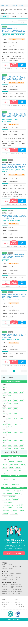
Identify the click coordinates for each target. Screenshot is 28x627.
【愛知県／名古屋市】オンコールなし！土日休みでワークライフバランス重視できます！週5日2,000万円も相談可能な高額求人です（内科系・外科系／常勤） (14, 30)
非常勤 (14, 16)
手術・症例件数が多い (7, 502)
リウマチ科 (13, 470)
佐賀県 (9, 445)
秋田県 (21, 392)
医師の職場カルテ (17, 591)
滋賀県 (4, 424)
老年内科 (18, 467)
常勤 (4, 16)
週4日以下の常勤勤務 (7, 493)
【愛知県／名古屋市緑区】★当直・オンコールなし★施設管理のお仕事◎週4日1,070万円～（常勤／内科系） (14, 296)
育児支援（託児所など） (8, 505)
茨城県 (4, 400)
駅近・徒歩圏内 (6, 510)
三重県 (21, 418)
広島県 (21, 432)
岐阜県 (4, 418)
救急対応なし (18, 493)
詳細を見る (22, 65)
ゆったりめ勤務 (18, 507)
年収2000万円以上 (16, 484)
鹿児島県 (16, 448)
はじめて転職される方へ (16, 573)
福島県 (9, 395)
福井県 (15, 413)
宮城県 (15, 392)
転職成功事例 (5, 579)
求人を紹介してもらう (14, 65)
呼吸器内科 (19, 461)
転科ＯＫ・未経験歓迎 (7, 507)
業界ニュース (15, 587)
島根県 (9, 432)
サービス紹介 (5, 573)
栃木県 (9, 400)
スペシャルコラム (6, 587)
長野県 (15, 408)
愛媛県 (15, 440)
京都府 (9, 424)
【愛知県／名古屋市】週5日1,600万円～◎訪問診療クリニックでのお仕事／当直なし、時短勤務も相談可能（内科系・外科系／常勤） (14, 115)
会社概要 (3, 599)
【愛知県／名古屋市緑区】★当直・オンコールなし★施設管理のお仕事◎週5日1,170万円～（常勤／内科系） (14, 336)
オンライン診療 (14, 513)
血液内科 (21, 470)
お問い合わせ (17, 602)
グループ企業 (17, 604)
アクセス (3, 606)
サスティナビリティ (19, 606)
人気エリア (14, 510)
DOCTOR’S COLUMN (16, 584)
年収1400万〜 (6, 482)
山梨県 (9, 408)
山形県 (4, 395)
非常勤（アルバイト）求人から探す (11, 566)
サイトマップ (4, 604)
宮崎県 (9, 448)
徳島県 (4, 440)
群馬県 (15, 400)
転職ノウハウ (5, 584)
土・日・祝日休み (6, 499)
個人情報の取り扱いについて (7, 602)
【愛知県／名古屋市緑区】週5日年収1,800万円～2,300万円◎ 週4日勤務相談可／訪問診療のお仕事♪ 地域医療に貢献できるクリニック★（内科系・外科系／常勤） (14, 166)
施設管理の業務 (19, 505)
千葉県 (4, 403)
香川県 (9, 440)
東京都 (9, 403)
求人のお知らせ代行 (7, 591)
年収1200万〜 (15, 479)
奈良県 (4, 427)
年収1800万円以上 (7, 490)
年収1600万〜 (15, 482)
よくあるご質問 (14, 579)
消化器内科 (5, 464)
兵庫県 (21, 424)
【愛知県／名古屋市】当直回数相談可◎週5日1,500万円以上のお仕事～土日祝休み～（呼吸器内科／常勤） (13, 256)
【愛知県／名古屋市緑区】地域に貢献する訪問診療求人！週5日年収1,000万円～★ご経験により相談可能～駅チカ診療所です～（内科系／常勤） (14, 78)
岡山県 (15, 432)
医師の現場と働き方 (17, 586)
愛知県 (15, 418)
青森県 (4, 392)
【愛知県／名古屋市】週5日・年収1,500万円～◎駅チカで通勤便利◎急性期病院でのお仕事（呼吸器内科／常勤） (14, 216)
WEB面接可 (5, 513)
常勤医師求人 (22, 5)
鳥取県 (4, 432)
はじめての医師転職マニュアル (9, 575)
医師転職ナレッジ (6, 586)
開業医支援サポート (7, 589)
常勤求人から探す (6, 564)
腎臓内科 (23, 464)
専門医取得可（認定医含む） (9, 496)
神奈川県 (16, 403)
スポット (23, 16)
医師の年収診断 (17, 589)
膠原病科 (4, 473)
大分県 (4, 448)
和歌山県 (10, 427)
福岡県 (4, 445)
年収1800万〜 (6, 484)
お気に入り (6, 65)
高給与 (15, 490)
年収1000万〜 (6, 479)
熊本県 (21, 445)
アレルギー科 (5, 470)
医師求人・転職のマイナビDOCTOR (9, 5)
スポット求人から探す (7, 568)
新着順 (22, 22)
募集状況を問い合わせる (14, 201)
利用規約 (16, 599)
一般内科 (4, 461)
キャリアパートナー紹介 (8, 577)
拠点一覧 (18, 577)
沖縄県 (22, 448)
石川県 (9, 413)
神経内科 (4, 467)
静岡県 (9, 418)
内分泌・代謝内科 (14, 464)
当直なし (21, 490)
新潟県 (4, 408)
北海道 (4, 387)
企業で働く (22, 510)
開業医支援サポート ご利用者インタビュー (12, 593)
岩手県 (9, 392)
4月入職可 (15, 499)
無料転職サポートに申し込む (14, 553)
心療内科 (11, 467)
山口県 (4, 435)
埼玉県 (21, 400)
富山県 (4, 413)
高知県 (21, 440)
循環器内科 (11, 461)
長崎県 (15, 445)
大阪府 (15, 424)
